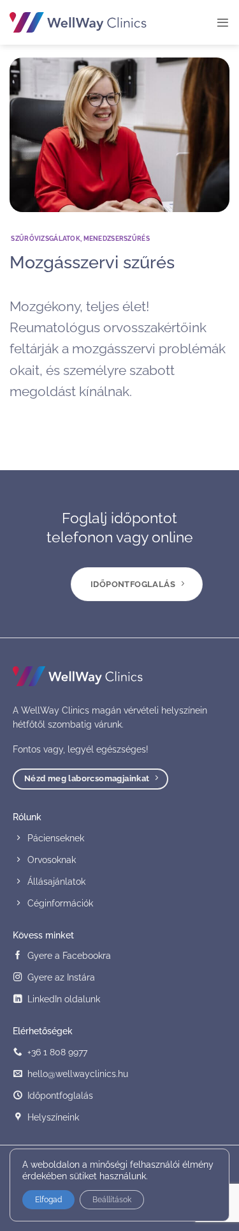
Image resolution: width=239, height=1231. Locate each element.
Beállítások (111, 1199)
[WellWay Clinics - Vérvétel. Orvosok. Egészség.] (78, 22)
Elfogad (48, 1199)
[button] (222, 22)
